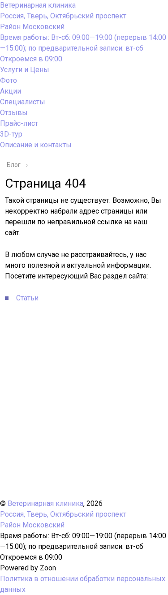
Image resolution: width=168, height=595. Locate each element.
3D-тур (11, 134)
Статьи (27, 298)
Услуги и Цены (24, 69)
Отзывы (14, 112)
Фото (8, 80)
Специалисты (22, 102)
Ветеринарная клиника (38, 5)
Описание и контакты (36, 145)
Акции (10, 91)
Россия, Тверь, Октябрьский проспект (63, 21)
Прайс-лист (19, 123)
